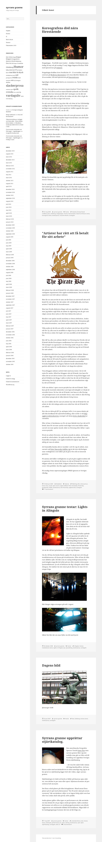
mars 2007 (9, 323)
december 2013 (10, 160)
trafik (17, 92)
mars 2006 (9, 349)
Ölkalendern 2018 (11, 45)
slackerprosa (15, 85)
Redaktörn (59, 484)
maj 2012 (8, 174)
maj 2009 (8, 246)
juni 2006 (8, 341)
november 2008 (10, 263)
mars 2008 (9, 287)
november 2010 (10, 192)
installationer (45, 648)
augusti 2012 (9, 171)
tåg (20, 92)
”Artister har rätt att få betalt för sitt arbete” (65, 235)
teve (15, 92)
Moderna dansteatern (58, 75)
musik (50, 486)
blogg (14, 57)
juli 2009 (8, 240)
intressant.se (84, 484)
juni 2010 (8, 207)
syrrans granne (14, 7)
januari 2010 (9, 222)
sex (12, 80)
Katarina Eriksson (81, 213)
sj (14, 80)
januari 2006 (9, 355)
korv (7, 72)
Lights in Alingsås (58, 648)
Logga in (8, 376)
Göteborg (9, 67)
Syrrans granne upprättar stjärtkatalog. (62, 740)
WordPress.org (10, 384)
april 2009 (9, 249)
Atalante (59, 68)
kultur (49, 215)
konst (88, 213)
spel (79, 822)
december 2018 (10, 151)
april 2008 (9, 284)
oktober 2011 (9, 180)
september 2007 (10, 305)
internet (12, 70)
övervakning (9, 98)
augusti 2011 (9, 183)
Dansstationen (74, 77)
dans (48, 213)
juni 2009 (8, 243)
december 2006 (10, 332)
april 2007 (9, 320)
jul (18, 70)
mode (13, 75)
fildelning (18, 61)
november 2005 (10, 361)
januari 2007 (9, 329)
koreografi (45, 215)
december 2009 (10, 225)
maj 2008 (8, 281)
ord (16, 75)
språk (15, 89)
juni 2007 (8, 314)
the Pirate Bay (64, 487)
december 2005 (10, 358)
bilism (11, 57)
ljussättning (69, 648)
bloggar (18, 57)
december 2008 (10, 260)
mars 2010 (9, 216)
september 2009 (10, 234)
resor (19, 78)
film (79, 484)
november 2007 (10, 299)
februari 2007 (10, 326)
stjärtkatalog (45, 824)
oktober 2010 (9, 195)
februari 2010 (10, 219)
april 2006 (9, 346)
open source (56, 486)
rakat (63, 822)
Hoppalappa (59, 213)
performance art (56, 822)
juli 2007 (8, 311)
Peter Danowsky (72, 486)
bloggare (9, 59)
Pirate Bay (81, 486)
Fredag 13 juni (10, 139)
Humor (8, 33)
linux (47, 486)
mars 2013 (9, 163)
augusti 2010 (9, 201)
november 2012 (10, 169)
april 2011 (9, 186)
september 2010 (10, 198)
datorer (8, 61)
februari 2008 (10, 290)
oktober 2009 (9, 231)
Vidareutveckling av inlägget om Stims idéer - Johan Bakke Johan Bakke (14, 121)
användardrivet (75, 821)
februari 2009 (10, 255)
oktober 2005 (9, 364)
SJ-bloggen (18, 80)
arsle (81, 821)
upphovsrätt (72, 487)
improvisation (72, 213)
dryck (13, 61)
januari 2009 (9, 257)
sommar (8, 89)
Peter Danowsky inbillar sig (60, 449)
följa (85, 414)
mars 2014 (9, 157)
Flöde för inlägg (10, 379)
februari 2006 (10, 352)
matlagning (9, 75)
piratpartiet (9, 77)
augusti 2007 (9, 308)
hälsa (7, 70)
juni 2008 (8, 278)
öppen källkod (64, 486)
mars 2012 (9, 177)
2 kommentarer (67, 824)
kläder (20, 70)
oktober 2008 (9, 266)
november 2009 (10, 228)
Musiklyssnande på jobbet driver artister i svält (14, 124)
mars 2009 (9, 252)
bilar (7, 57)
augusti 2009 (9, 237)
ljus (64, 648)
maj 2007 (8, 317)
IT (6, 36)
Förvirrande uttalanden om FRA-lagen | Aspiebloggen (14, 130)
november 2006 (10, 335)
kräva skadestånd (79, 416)
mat (11, 72)
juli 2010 (8, 204)
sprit (11, 89)
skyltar (8, 82)
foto (7, 63)
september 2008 (10, 269)
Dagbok (8, 30)
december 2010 (10, 189)
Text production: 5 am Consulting (51, 838)
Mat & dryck (9, 39)
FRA (10, 63)
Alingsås (76, 646)
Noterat (8, 42)
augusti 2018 (9, 154)
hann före (81, 750)
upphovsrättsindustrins (50, 416)
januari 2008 (9, 293)
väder (22, 96)
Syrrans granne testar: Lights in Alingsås (64, 508)
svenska (9, 92)
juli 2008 (8, 275)
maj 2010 (8, 210)
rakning (67, 822)
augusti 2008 (9, 272)
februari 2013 (10, 166)
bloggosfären (16, 59)
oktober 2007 (9, 302)
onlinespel (48, 822)
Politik (15, 77)
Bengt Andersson (10, 114)
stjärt (82, 822)
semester (8, 80)
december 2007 (10, 296)
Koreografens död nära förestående (60, 30)
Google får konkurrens (12, 133)
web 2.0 (58, 824)
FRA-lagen (14, 63)
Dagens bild (51, 665)
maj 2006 (8, 343)
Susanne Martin (64, 215)
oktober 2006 (9, 338)
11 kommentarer (48, 489)
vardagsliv (13, 95)
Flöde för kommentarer (12, 382)
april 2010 (9, 213)
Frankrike (20, 63)
